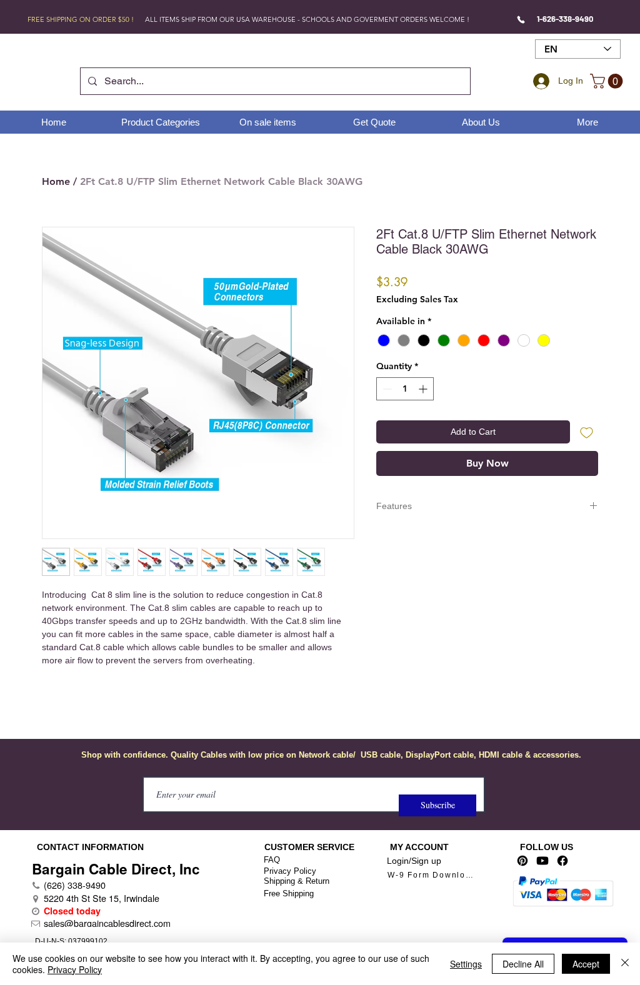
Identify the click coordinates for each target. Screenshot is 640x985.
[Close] (625, 964)
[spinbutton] (405, 389)
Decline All (523, 964)
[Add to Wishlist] (586, 431)
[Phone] (521, 19)
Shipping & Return (296, 881)
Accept (585, 964)
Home (56, 181)
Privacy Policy (290, 871)
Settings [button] (466, 964)
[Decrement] (386, 389)
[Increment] (424, 389)
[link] (608, 81)
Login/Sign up (414, 861)
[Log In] (539, 81)
